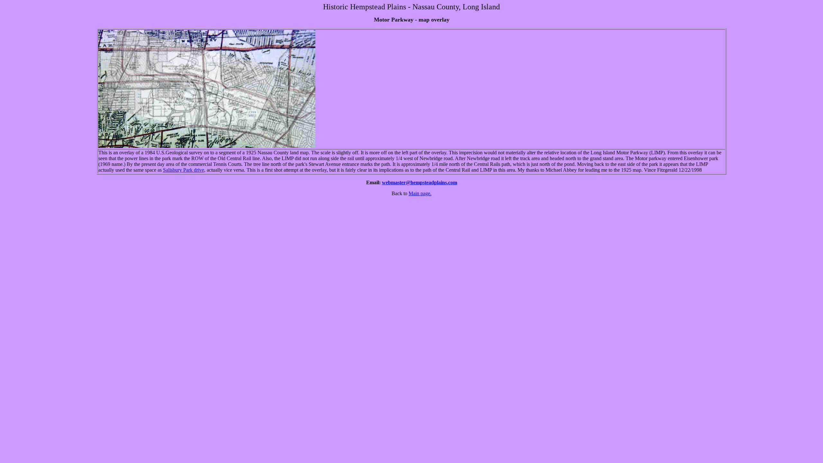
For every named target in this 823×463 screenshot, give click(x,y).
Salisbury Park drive (183, 170)
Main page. (420, 193)
